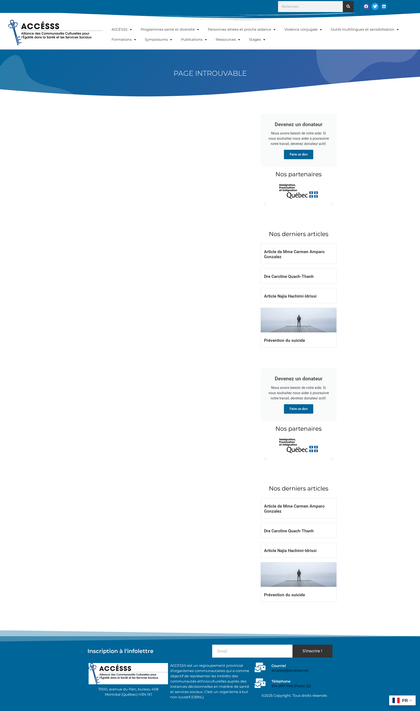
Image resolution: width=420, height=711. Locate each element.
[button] (265, 204)
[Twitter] (374, 6)
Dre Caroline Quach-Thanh (289, 276)
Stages (255, 39)
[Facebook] (366, 6)
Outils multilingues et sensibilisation (362, 29)
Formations (122, 39)
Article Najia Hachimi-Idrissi (290, 296)
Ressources (226, 39)
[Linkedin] (383, 6)
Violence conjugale (301, 29)
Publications (192, 39)
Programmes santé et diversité (168, 29)
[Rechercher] (348, 6)
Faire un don (299, 154)
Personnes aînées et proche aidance (239, 29)
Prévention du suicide (284, 340)
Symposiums (156, 39)
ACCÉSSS (120, 29)
